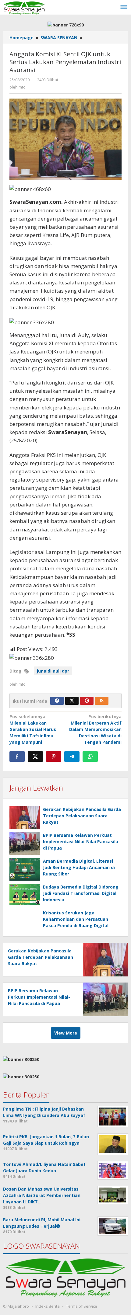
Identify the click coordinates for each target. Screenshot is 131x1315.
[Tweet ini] (35, 756)
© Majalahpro (16, 1306)
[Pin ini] (53, 756)
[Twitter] (72, 701)
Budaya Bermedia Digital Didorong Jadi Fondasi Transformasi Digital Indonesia (81, 893)
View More (65, 1033)
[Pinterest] (87, 701)
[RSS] (101, 701)
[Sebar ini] (17, 756)
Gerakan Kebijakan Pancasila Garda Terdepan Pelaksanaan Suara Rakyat (82, 815)
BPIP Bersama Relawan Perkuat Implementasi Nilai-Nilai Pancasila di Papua (80, 841)
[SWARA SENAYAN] (24, 7)
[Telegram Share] (72, 756)
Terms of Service (81, 1306)
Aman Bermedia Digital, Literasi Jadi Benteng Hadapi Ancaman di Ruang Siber (79, 867)
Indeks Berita (47, 1306)
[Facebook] (57, 701)
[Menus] (123, 7)
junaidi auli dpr (53, 671)
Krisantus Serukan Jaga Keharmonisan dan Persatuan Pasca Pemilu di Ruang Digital (75, 919)
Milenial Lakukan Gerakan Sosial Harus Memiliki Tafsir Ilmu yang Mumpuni (32, 729)
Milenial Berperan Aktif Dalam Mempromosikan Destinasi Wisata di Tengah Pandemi (95, 729)
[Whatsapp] (90, 756)
